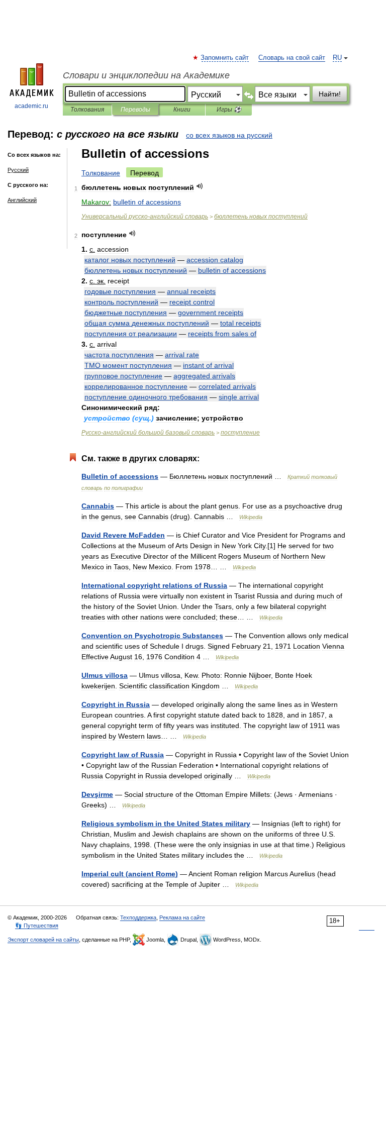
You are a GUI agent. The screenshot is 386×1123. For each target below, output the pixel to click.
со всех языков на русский (229, 135)
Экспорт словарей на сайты (43, 940)
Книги (181, 109)
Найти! (330, 94)
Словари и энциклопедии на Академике (146, 75)
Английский (22, 200)
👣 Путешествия (36, 926)
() (129, 874)
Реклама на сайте (182, 917)
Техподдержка (138, 917)
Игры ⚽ (229, 109)
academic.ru (31, 106)
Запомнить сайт (225, 57)
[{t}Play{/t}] (200, 186)
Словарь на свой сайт (291, 57)
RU (337, 57)
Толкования (87, 109)
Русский (18, 170)
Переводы (135, 109)
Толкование (100, 173)
